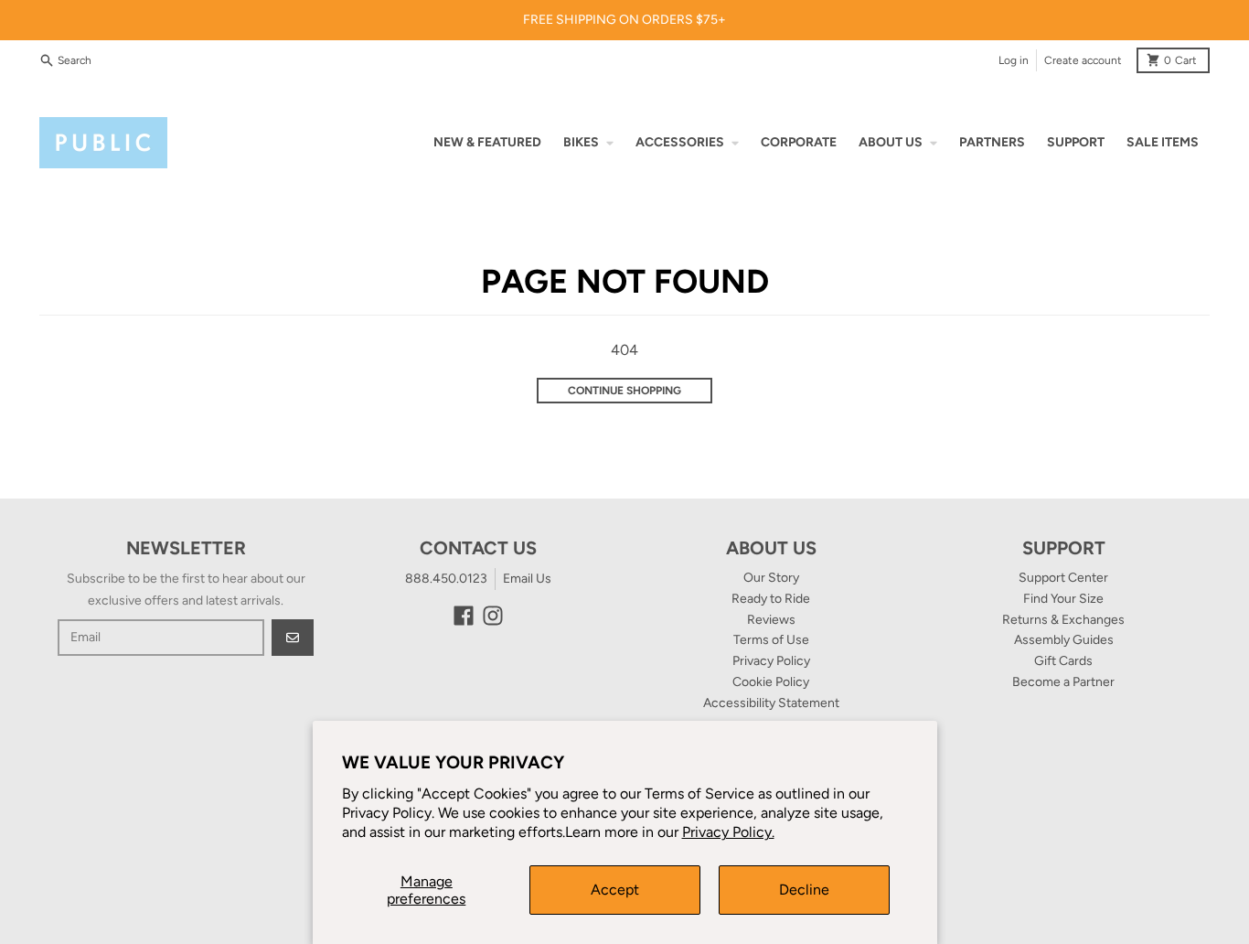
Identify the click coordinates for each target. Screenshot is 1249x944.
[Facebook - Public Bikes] (464, 616)
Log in (1013, 60)
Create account (1083, 60)
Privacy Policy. (728, 832)
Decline (804, 889)
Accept (615, 889)
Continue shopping (624, 390)
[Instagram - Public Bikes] (493, 616)
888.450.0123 (446, 578)
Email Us (527, 578)
